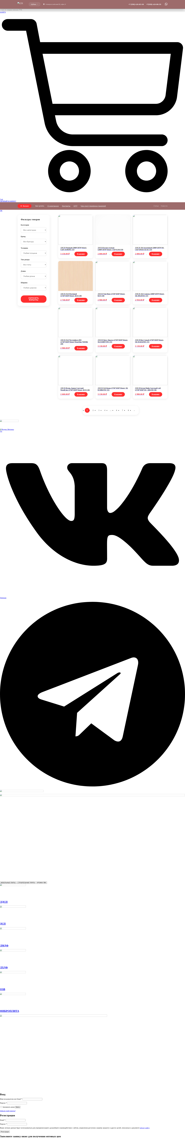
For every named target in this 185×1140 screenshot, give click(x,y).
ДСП (3, 923)
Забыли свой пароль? (8, 1111)
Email (2, 1120)
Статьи (156, 206)
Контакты (66, 206)
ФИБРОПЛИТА (9, 1011)
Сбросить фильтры (33, 299)
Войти (18, 1107)
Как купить (39, 206)
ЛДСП (4, 901)
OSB (2, 989)
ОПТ (75, 206)
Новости (164, 206)
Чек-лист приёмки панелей (93, 206)
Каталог (26, 206)
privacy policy (144, 1128)
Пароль (3, 1103)
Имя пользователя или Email (11, 1099)
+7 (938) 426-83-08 (136, 4)
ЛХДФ (4, 967)
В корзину (81, 254)
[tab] (8, 883)
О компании (53, 206)
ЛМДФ (4, 945)
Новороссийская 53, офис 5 (56, 4)
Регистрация (5, 1132)
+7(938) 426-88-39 (153, 4)
